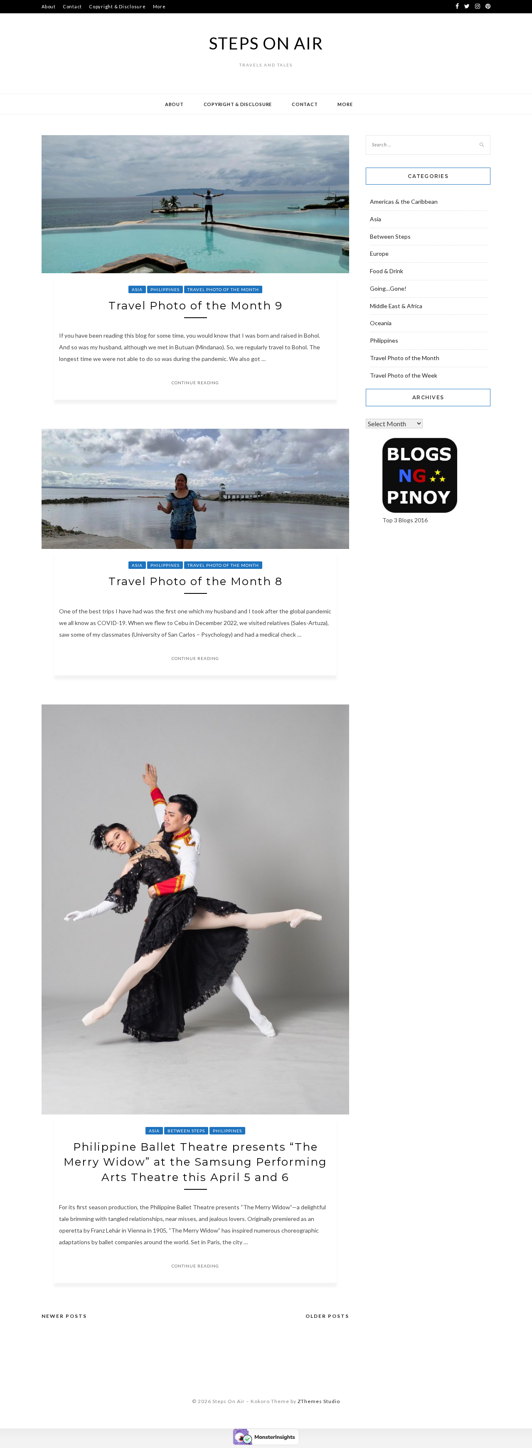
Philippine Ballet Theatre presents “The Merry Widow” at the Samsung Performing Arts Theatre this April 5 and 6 (195, 1162)
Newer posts (64, 1316)
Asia (137, 289)
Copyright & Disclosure (117, 6)
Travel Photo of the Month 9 (195, 305)
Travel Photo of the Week (403, 375)
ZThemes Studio (319, 1401)
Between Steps (186, 1130)
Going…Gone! (388, 288)
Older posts (327, 1316)
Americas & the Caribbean (404, 201)
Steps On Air (266, 43)
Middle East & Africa (396, 305)
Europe (379, 253)
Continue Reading (195, 382)
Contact (72, 6)
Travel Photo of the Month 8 (195, 581)
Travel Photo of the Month (223, 289)
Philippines (165, 289)
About (49, 6)
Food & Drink (386, 270)
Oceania (381, 322)
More (159, 6)
